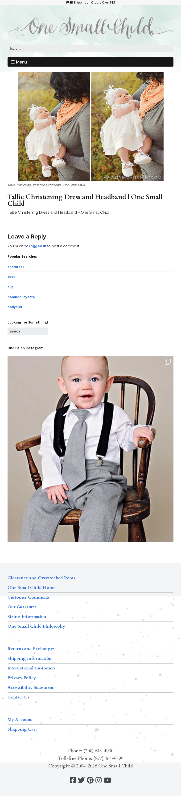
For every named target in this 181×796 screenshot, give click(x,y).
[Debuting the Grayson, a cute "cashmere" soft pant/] (90, 466)
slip (10, 287)
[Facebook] (73, 780)
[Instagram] (98, 780)
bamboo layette (21, 297)
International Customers (32, 668)
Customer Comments (29, 597)
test (11, 276)
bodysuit (15, 307)
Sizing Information (27, 617)
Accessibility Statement (30, 687)
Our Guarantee (22, 607)
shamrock (16, 266)
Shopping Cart (22, 729)
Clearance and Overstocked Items (41, 578)
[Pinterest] (90, 780)
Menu (21, 62)
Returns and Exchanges (31, 649)
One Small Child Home (32, 588)
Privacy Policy (22, 678)
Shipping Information (30, 658)
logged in (37, 246)
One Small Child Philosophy (36, 626)
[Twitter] (81, 780)
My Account (20, 720)
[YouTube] (107, 780)
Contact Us (18, 697)
